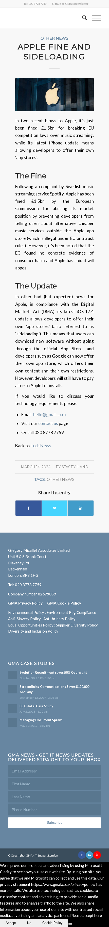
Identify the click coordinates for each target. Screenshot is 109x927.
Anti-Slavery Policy (24, 618)
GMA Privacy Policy (27, 603)
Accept (11, 923)
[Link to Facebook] (82, 855)
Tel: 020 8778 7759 (34, 3)
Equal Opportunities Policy (30, 625)
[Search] (82, 18)
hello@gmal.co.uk (50, 414)
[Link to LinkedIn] (89, 855)
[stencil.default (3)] (54, 94)
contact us (48, 423)
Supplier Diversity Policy (77, 625)
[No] (70, 924)
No (29, 923)
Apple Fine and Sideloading (54, 51)
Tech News (40, 445)
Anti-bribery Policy (59, 618)
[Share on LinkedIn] (81, 508)
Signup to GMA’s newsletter (70, 3)
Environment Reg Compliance (71, 612)
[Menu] (94, 18)
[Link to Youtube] (97, 855)
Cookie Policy (52, 923)
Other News (54, 38)
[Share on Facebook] (28, 508)
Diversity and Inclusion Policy (33, 631)
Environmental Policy (26, 612)
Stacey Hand (75, 467)
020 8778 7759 (28, 584)
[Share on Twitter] (55, 508)
